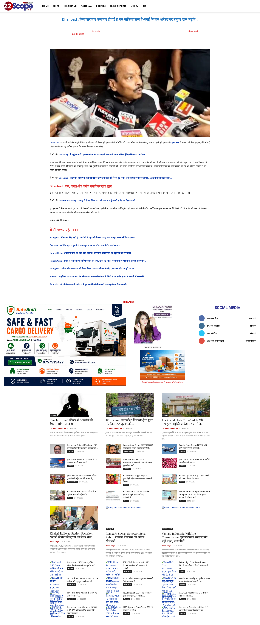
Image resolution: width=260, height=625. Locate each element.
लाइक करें (252, 318)
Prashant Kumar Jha (58, 428)
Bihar (56, 6)
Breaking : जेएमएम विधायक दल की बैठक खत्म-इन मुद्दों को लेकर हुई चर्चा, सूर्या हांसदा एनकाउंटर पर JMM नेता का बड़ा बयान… (116, 178)
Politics (101, 6)
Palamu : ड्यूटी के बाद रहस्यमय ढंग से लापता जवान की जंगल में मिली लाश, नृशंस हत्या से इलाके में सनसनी (97, 276)
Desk (97, 31)
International (167, 529)
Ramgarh (110, 529)
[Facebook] (126, 42)
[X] (133, 42)
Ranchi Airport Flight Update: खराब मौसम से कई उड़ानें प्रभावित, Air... (194, 580)
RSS (144, 6)
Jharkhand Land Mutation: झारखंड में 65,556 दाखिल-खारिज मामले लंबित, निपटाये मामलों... (82, 610)
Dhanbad (192, 31)
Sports (182, 501)
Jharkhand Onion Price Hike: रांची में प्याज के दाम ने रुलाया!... (194, 461)
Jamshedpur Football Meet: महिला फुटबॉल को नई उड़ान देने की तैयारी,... (81, 477)
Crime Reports (118, 6)
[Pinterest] (140, 42)
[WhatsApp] (147, 42)
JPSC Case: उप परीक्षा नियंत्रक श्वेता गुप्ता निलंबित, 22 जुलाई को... (129, 422)
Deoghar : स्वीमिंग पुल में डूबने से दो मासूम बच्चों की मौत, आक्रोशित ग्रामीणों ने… (85, 245)
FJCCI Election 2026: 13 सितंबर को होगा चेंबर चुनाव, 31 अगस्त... (137, 594)
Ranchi (53, 415)
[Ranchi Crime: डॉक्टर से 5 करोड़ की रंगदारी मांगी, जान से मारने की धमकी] (74, 405)
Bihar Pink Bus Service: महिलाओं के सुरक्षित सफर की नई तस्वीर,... (81, 493)
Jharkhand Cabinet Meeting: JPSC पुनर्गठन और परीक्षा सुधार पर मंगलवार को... (82, 446)
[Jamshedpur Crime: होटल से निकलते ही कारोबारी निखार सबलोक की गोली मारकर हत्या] (113, 449)
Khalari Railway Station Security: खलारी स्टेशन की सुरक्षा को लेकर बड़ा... (72, 536)
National (86, 6)
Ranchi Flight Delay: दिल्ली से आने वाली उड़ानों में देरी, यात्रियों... (193, 446)
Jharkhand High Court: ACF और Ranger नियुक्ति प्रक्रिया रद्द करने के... (183, 422)
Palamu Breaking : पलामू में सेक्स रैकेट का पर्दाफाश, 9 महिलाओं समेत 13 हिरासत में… (98, 200)
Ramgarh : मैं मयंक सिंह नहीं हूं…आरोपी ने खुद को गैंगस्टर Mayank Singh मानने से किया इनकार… (94, 237)
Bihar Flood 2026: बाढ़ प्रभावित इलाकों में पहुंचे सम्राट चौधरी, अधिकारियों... (136, 494)
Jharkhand (70, 6)
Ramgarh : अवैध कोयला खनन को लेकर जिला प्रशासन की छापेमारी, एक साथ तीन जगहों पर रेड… (93, 268)
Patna (126, 485)
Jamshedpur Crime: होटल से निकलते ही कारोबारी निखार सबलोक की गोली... (138, 446)
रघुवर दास (175, 142)
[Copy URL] (154, 42)
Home (45, 6)
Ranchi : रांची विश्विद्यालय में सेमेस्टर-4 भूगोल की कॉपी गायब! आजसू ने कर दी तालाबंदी (88, 284)
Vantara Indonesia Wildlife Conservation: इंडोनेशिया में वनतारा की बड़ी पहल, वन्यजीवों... (184, 538)
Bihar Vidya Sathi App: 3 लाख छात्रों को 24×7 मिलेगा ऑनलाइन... (194, 477)
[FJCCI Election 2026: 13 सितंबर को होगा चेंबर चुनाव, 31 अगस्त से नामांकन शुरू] (113, 600)
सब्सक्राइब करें (251, 340)
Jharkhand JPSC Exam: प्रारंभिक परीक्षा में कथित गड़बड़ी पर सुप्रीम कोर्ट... (82, 564)
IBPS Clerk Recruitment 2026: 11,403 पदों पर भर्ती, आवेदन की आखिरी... (136, 565)
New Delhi (127, 571)
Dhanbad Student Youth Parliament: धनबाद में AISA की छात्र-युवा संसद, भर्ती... (137, 462)
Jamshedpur (128, 451)
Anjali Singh (54, 541)
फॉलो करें (253, 325)
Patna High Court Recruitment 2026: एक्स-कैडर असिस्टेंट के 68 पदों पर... (193, 565)
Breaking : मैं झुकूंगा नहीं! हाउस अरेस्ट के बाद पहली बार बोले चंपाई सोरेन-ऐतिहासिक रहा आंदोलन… (103, 154)
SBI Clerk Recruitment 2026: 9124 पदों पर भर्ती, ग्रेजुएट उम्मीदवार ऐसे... (82, 580)
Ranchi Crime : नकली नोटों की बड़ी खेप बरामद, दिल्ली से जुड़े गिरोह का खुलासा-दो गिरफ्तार (91, 253)
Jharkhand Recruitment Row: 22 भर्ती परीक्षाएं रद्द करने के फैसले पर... (193, 608)
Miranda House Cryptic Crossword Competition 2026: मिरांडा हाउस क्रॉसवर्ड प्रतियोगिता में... (194, 494)
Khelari (53, 528)
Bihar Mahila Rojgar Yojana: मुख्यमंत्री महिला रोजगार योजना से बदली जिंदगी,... (137, 478)
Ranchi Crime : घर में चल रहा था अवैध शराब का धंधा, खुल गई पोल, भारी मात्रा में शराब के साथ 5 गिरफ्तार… (98, 261)
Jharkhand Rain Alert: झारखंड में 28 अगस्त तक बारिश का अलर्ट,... (82, 461)
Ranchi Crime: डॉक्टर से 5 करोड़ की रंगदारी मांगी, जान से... (71, 422)
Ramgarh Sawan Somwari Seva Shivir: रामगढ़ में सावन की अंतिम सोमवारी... (125, 538)
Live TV (134, 6)
